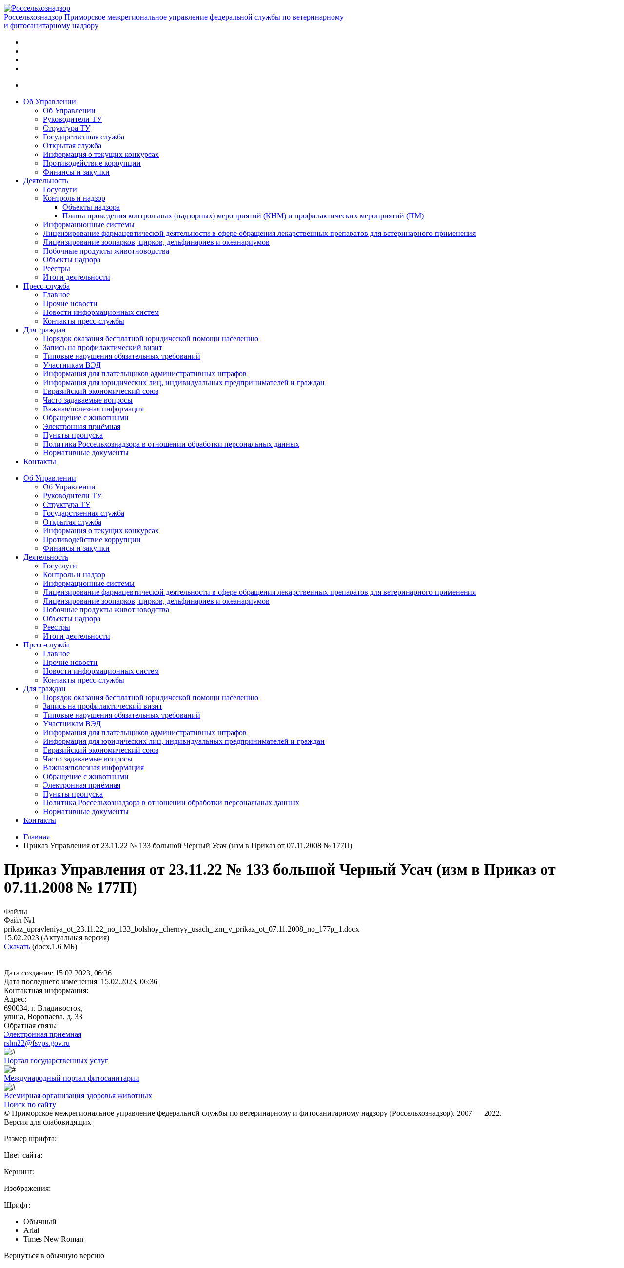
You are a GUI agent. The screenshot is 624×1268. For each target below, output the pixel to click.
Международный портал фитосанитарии (71, 1078)
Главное (56, 295)
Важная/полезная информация (93, 409)
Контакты (39, 461)
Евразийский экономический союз (100, 391)
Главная (36, 837)
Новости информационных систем (101, 312)
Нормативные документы (86, 453)
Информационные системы (89, 224)
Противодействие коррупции (92, 163)
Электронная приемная (42, 1034)
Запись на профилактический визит (102, 347)
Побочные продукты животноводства (106, 251)
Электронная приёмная (81, 426)
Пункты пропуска (73, 435)
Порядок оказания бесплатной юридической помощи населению (150, 338)
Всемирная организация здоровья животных (78, 1096)
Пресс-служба (46, 286)
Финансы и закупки (76, 172)
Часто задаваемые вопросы (88, 400)
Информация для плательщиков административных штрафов (145, 374)
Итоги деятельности (76, 277)
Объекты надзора (91, 207)
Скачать (17, 946)
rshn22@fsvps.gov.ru (37, 1043)
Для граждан (44, 330)
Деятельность (45, 180)
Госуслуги (60, 189)
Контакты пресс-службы (83, 321)
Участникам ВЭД (72, 365)
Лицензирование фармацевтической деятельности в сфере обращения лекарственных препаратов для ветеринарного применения (259, 233)
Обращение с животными (86, 417)
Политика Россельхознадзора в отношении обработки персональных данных (171, 444)
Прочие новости (70, 303)
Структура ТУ (66, 128)
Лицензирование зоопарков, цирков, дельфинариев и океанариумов (156, 242)
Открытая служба (72, 145)
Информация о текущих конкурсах (101, 154)
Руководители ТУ (72, 119)
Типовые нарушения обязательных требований (121, 356)
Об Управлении (49, 102)
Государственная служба (83, 137)
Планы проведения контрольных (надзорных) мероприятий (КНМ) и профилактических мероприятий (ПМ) (243, 216)
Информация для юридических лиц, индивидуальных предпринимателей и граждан (184, 382)
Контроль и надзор (74, 198)
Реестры (56, 268)
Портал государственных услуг (56, 1060)
